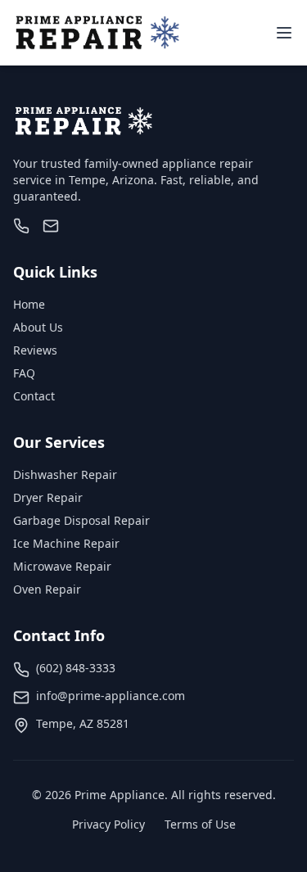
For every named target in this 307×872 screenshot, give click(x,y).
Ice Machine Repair (66, 543)
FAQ (24, 373)
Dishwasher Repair (65, 474)
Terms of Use (200, 824)
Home (29, 304)
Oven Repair (47, 589)
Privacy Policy (108, 824)
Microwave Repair (62, 566)
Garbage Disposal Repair (81, 520)
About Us (38, 327)
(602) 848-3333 (75, 667)
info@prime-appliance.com (110, 695)
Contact (34, 396)
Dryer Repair (48, 497)
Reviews (35, 350)
